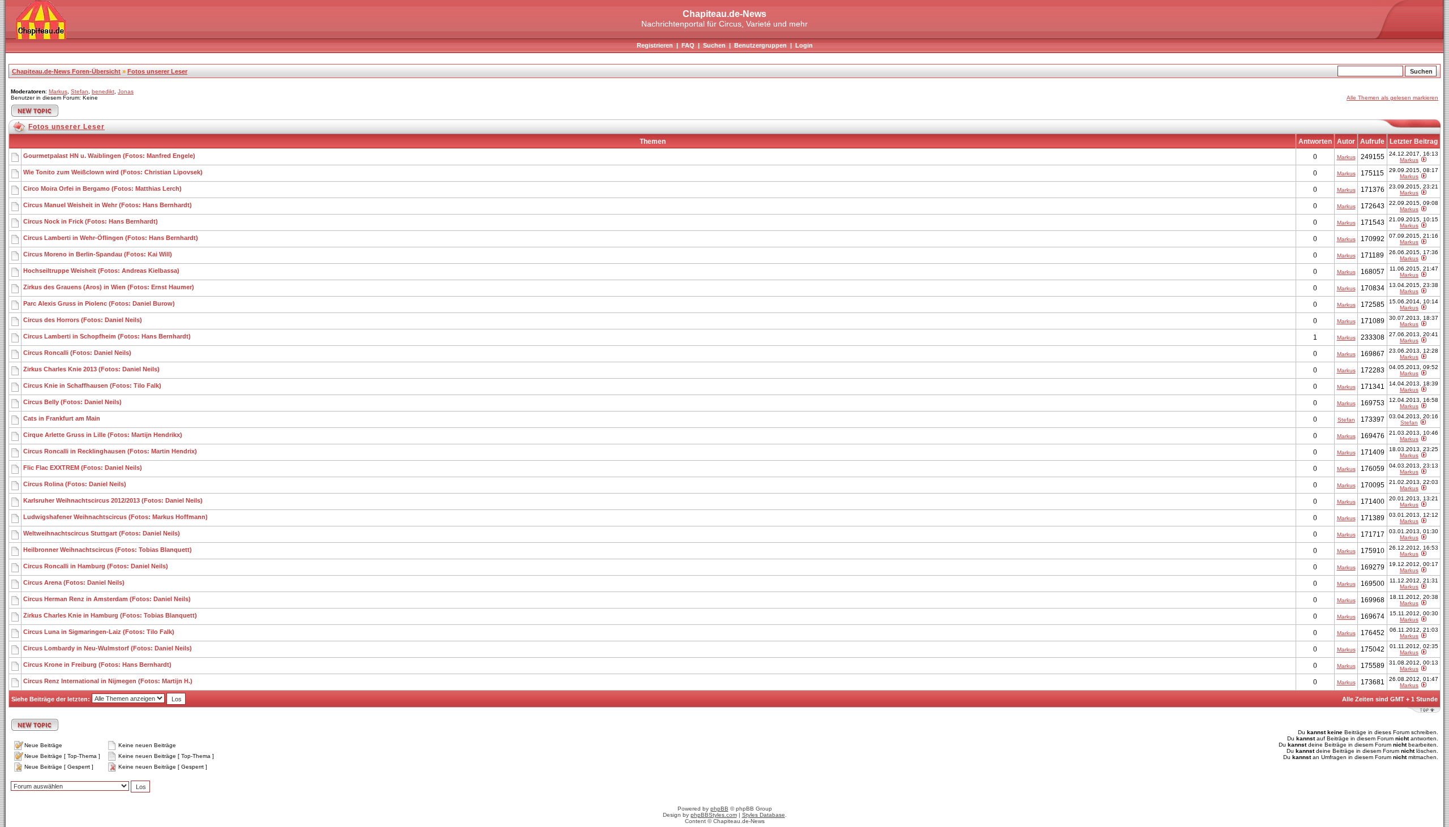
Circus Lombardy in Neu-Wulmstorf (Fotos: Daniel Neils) (107, 648)
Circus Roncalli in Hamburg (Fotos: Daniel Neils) (95, 566)
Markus (58, 91)
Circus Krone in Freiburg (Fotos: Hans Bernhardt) (97, 664)
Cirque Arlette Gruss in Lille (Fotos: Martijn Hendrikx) (102, 434)
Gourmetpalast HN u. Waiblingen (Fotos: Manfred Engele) (109, 155)
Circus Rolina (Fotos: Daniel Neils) (74, 484)
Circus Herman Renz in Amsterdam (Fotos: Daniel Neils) (107, 598)
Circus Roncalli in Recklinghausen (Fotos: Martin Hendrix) (110, 451)
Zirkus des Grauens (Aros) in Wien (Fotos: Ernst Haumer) (108, 287)
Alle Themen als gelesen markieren (1392, 98)
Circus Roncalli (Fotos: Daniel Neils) (77, 352)
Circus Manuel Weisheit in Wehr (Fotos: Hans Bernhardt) (107, 205)
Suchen (714, 45)
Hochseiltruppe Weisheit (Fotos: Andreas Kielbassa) (101, 270)
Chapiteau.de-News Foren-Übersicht (66, 71)
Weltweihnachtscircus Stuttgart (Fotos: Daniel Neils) (101, 533)
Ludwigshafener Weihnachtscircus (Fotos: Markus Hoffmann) (115, 516)
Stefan (79, 91)
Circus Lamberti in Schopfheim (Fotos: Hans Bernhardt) (107, 336)
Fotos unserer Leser (157, 71)
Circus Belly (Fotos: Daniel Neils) (72, 401)
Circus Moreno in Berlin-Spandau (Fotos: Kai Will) (97, 254)
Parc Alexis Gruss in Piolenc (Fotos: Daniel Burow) (99, 303)
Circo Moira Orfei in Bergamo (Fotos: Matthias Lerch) (102, 188)
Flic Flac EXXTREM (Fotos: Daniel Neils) (82, 467)
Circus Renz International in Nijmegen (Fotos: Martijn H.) (107, 681)
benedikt (103, 91)
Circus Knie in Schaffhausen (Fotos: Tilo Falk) (92, 385)
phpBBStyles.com (714, 815)
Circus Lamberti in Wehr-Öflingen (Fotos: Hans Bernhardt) (110, 237)
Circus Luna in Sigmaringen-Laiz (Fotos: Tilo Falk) (98, 631)
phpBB (719, 808)
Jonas (126, 91)
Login (804, 45)
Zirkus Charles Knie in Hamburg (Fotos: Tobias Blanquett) (110, 615)
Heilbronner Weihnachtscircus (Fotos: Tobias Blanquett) (107, 549)
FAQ (688, 45)
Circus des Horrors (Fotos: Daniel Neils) (82, 319)
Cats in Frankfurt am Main (61, 418)
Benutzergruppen (760, 45)
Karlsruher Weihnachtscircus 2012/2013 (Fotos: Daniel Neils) (113, 500)
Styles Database (763, 815)
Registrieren (655, 45)
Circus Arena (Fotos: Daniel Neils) (74, 582)
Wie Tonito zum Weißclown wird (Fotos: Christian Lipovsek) (113, 172)
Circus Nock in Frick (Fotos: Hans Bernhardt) (90, 221)
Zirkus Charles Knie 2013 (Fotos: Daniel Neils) (91, 369)
